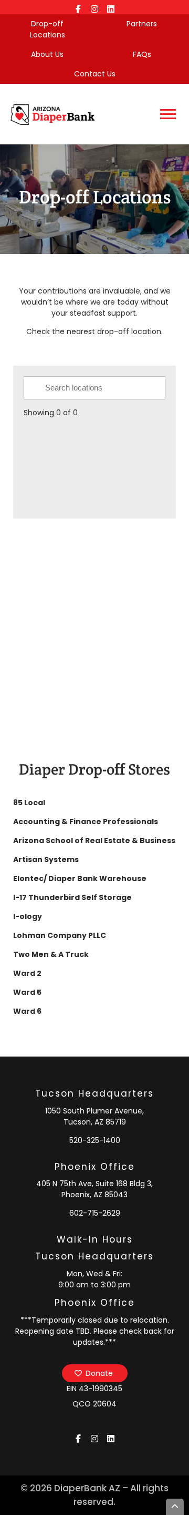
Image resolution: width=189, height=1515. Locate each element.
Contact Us (95, 74)
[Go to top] (175, 1507)
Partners (142, 23)
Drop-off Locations (47, 29)
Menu (169, 114)
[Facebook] (78, 7)
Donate (99, 1373)
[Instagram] (95, 7)
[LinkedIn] (111, 7)
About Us (47, 54)
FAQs (142, 54)
